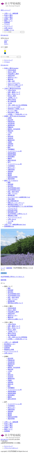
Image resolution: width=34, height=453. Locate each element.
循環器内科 (11, 125)
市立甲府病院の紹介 (14, 188)
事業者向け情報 (12, 215)
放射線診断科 (12, 153)
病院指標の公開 (12, 212)
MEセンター (11, 167)
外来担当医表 (12, 70)
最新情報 (9, 268)
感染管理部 (11, 178)
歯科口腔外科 (12, 160)
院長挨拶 (10, 184)
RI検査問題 (7, 346)
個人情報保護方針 (13, 201)
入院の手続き (12, 90)
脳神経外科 (11, 140)
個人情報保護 (12, 101)
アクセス (7, 24)
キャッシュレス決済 (14, 86)
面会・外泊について (14, 94)
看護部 (10, 175)
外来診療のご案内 (13, 73)
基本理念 (10, 186)
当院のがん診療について (15, 85)
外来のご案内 (8, 15)
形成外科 (10, 138)
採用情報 (7, 22)
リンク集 (10, 221)
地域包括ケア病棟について (16, 108)
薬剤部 (10, 173)
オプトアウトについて (15, 217)
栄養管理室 (11, 169)
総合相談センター (9, 344)
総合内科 (10, 120)
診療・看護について (14, 92)
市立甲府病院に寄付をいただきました (12, 276)
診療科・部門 (8, 19)
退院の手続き (12, 99)
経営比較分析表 (12, 210)
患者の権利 (11, 199)
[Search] (22, 32)
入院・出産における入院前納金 (17, 105)
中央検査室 (11, 166)
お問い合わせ (8, 28)
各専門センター (12, 77)
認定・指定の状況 (13, 191)
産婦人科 (10, 145)
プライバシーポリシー (11, 448)
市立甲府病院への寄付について (17, 213)
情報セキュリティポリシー (16, 202)
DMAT (10, 223)
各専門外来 (11, 75)
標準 (5, 42)
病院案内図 (11, 195)
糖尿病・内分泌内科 (14, 129)
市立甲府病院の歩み (14, 190)
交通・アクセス (12, 193)
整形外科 (10, 136)
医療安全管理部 (12, 177)
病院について (8, 20)
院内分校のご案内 (13, 112)
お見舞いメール (9, 30)
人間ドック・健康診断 (11, 13)
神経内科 (10, 131)
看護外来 (10, 79)
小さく (6, 40)
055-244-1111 (4, 35)
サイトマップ (8, 26)
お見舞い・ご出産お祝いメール (17, 114)
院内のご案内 (12, 96)
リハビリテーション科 (15, 151)
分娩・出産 (11, 81)
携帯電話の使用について (15, 204)
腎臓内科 (10, 127)
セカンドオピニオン (14, 83)
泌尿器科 (10, 143)
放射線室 (10, 171)
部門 (9, 162)
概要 (9, 182)
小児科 (10, 132)
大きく (6, 44)
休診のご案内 (12, 72)
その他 (10, 103)
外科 (9, 134)
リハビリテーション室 (15, 164)
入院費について (12, 97)
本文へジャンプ (5, 10)
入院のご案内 (8, 17)
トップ (3, 268)
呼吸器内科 (11, 121)
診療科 (10, 118)
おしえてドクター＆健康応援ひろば (19, 197)
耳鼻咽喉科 (11, 149)
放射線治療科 (12, 155)
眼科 (9, 147)
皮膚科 (10, 142)
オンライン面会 (12, 110)
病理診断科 (11, 156)
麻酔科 (10, 158)
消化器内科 (11, 123)
